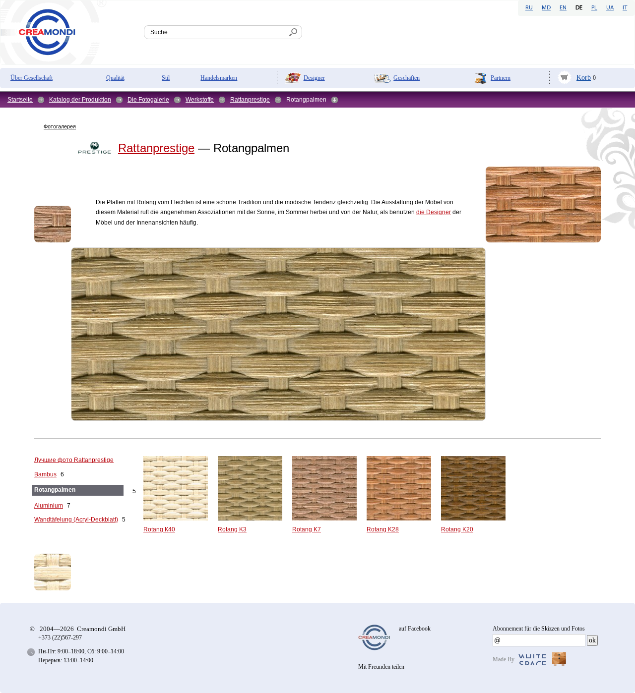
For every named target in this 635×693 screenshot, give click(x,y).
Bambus (45, 474)
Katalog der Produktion (80, 99)
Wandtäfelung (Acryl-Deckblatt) (76, 519)
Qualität (115, 77)
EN (563, 8)
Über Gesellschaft (31, 77)
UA (610, 8)
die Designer (433, 212)
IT (625, 8)
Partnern (500, 77)
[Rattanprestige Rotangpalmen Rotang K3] (278, 334)
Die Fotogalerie (148, 99)
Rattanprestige (250, 99)
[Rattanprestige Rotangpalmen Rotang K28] (543, 204)
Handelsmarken (218, 77)
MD (546, 8)
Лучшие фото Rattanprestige (74, 460)
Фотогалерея (60, 126)
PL (594, 8)
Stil (166, 77)
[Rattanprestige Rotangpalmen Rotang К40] (69, 572)
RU (529, 8)
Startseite (20, 99)
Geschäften (406, 77)
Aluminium (48, 505)
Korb (583, 77)
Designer (314, 77)
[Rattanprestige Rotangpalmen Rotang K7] (52, 224)
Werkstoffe (200, 99)
